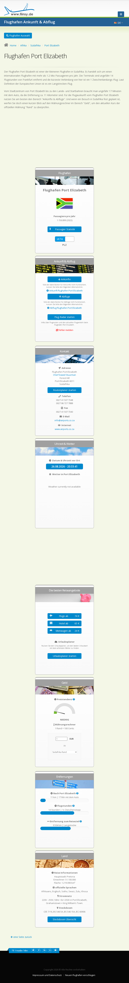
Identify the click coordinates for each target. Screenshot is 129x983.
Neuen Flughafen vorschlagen (80, 975)
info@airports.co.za (65, 420)
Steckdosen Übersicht (64, 919)
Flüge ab (69, 616)
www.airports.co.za (64, 429)
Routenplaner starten (64, 390)
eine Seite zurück (22, 937)
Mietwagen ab (67, 630)
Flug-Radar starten (64, 317)
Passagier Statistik (65, 229)
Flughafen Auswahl (19, 35)
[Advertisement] (64, 139)
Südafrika (35, 45)
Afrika (23, 45)
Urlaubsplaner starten (64, 656)
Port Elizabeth (51, 45)
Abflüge (65, 296)
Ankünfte (65, 279)
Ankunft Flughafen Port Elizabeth (66, 290)
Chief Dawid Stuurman (64, 374)
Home (13, 45)
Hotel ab (69, 623)
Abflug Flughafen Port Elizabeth (65, 307)
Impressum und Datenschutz (47, 975)
